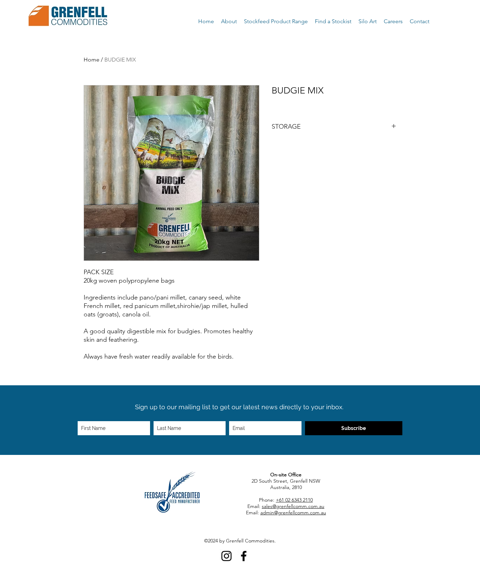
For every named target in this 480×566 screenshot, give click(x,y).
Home (91, 59)
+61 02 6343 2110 (294, 500)
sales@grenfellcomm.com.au (293, 506)
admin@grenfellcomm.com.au (293, 512)
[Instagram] (226, 556)
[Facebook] (244, 556)
